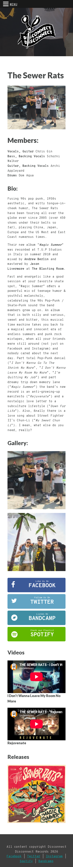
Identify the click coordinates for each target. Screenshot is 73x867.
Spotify (26, 861)
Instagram (54, 856)
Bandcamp (45, 861)
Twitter (33, 856)
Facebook (14, 856)
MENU (13, 5)
